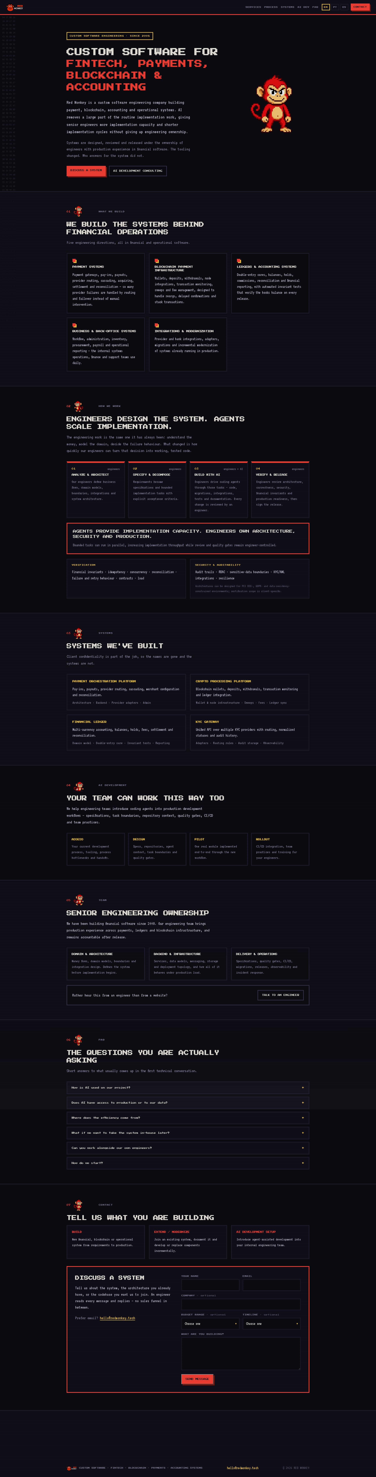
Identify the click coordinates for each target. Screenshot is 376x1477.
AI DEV (303, 7)
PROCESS (271, 7)
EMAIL (247, 1276)
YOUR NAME (190, 1276)
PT (335, 7)
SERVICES (253, 7)
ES (344, 7)
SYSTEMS (288, 7)
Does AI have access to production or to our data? (120, 1103)
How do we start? (87, 1163)
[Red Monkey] (14, 7)
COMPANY (198, 1295)
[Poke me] (271, 103)
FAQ (315, 7)
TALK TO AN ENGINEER (280, 995)
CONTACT (360, 7)
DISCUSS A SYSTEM (86, 170)
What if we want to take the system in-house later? (121, 1133)
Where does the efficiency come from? (106, 1118)
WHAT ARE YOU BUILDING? (202, 1334)
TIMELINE (261, 1315)
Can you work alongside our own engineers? (112, 1148)
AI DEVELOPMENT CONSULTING (137, 171)
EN (326, 7)
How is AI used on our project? (101, 1088)
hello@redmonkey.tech (117, 1318)
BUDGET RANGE (203, 1315)
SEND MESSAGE (197, 1379)
